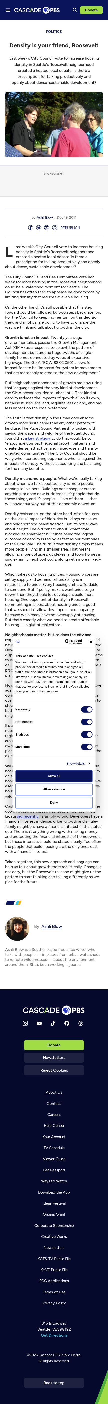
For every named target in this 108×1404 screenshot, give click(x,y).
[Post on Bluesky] (38, 228)
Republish (70, 228)
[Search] (75, 10)
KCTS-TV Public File (54, 1259)
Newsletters (54, 1057)
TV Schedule (54, 1148)
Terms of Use (54, 1292)
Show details (76, 763)
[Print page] (54, 228)
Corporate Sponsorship (54, 1225)
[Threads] (80, 1023)
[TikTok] (53, 1023)
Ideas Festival (54, 1203)
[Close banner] (91, 641)
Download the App (54, 1192)
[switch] (87, 722)
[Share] (30, 228)
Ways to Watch (54, 1181)
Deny (54, 802)
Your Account (54, 1137)
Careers (54, 1114)
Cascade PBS (49, 1355)
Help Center (54, 1125)
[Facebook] (66, 1023)
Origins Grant (54, 1214)
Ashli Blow (45, 217)
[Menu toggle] (8, 10)
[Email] (46, 228)
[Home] (54, 1010)
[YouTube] (39, 1023)
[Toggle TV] (100, 27)
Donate (91, 10)
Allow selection (54, 789)
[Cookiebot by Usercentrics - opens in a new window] (65, 641)
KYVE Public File (54, 1270)
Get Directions (54, 1335)
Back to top (54, 1382)
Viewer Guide (54, 1159)
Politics (54, 31)
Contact (54, 1103)
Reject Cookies (54, 1070)
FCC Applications (54, 1281)
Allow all (54, 776)
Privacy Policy (54, 1303)
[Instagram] (25, 1023)
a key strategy (37, 438)
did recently (28, 816)
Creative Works (54, 1236)
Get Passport (54, 1170)
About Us (54, 1092)
